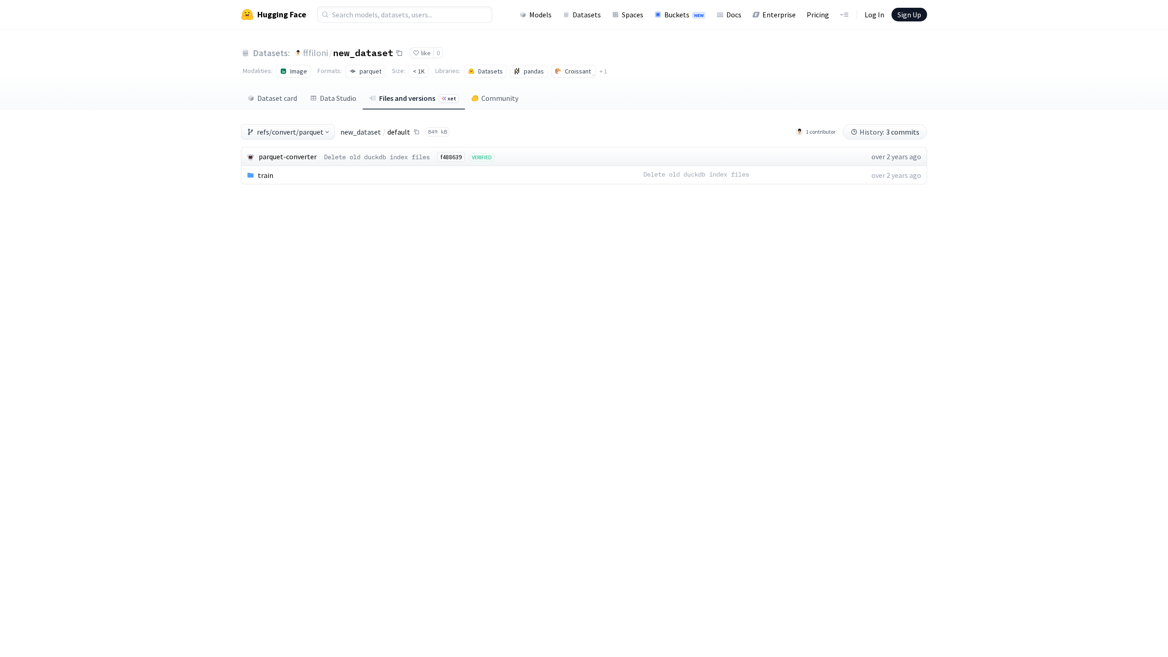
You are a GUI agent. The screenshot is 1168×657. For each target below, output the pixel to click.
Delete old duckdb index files (377, 157)
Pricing (818, 14)
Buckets (684, 14)
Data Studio (338, 98)
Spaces (632, 14)
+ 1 (603, 71)
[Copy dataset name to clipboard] (399, 53)
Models (540, 14)
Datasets (587, 14)
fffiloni (315, 52)
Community (499, 98)
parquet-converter (288, 156)
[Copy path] (416, 132)
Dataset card (277, 98)
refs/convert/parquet (290, 131)
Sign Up (909, 14)
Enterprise (779, 14)
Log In (874, 14)
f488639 (451, 157)
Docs (733, 14)
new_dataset (363, 52)
